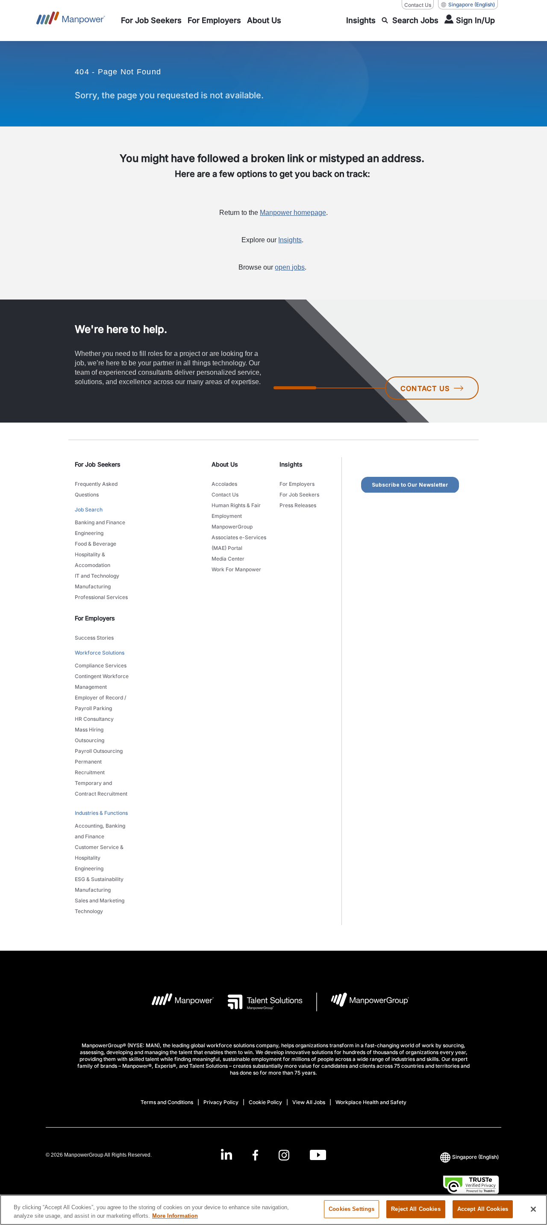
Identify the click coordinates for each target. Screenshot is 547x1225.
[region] (273, 1210)
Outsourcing (89, 740)
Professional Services (101, 597)
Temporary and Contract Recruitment (101, 788)
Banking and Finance (100, 522)
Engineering (89, 533)
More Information (175, 1216)
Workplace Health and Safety (370, 1102)
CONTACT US (425, 388)
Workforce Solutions (99, 652)
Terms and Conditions (167, 1102)
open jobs (290, 267)
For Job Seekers (299, 494)
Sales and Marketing (99, 900)
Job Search (89, 509)
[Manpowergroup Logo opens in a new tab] (363, 1002)
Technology (89, 911)
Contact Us (417, 5)
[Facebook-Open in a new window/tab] (255, 1154)
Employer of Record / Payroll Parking (100, 702)
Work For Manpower (236, 569)
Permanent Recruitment (90, 767)
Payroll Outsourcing (99, 751)
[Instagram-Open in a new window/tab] (284, 1154)
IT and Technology (97, 576)
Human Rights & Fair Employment (236, 510)
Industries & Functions (101, 813)
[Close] (533, 1209)
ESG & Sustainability (99, 879)
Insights (290, 240)
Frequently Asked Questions (96, 489)
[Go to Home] (70, 20)
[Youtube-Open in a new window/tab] (318, 1154)
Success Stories (94, 638)
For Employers (297, 484)
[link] (273, 1154)
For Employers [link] (95, 618)
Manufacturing (93, 586)
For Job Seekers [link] (98, 464)
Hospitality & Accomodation (92, 559)
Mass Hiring (89, 729)
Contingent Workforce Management (102, 681)
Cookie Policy (265, 1102)
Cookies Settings (351, 1209)
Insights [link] (291, 464)
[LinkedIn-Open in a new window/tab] (226, 1154)
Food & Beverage (95, 544)
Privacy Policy (220, 1102)
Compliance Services (100, 665)
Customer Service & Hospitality (99, 852)
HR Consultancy (94, 719)
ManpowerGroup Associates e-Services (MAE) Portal (239, 537)
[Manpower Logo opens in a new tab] (176, 1002)
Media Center (228, 558)
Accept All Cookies (482, 1209)
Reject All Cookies (415, 1209)
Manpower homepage (293, 212)
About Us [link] (225, 464)
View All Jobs (308, 1102)
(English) (471, 4)
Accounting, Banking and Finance (100, 831)
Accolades (224, 484)
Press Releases (297, 505)
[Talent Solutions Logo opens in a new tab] (258, 1002)
